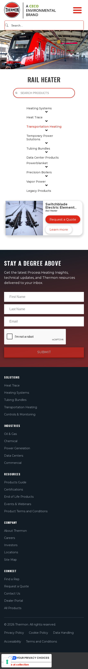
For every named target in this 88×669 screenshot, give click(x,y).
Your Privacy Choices (33, 657)
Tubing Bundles (38, 148)
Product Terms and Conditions (25, 511)
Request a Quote (16, 586)
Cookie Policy (38, 633)
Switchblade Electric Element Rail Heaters (59, 207)
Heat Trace (34, 117)
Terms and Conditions (41, 641)
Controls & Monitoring (19, 414)
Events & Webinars (17, 504)
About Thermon (15, 531)
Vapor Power (36, 181)
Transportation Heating (43, 126)
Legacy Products (38, 191)
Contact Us (12, 593)
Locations (11, 552)
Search (6, 25)
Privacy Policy (14, 633)
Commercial (12, 463)
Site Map (10, 560)
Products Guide (15, 482)
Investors (10, 545)
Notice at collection (16, 664)
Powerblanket (37, 163)
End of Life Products (19, 497)
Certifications (13, 489)
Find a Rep (11, 579)
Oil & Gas (10, 434)
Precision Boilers (39, 172)
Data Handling (63, 633)
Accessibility (12, 641)
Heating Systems (39, 108)
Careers (9, 538)
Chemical (10, 441)
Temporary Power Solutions (39, 137)
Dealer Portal (13, 601)
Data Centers (13, 455)
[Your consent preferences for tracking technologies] (7, 662)
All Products (12, 608)
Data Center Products (42, 157)
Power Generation (17, 448)
